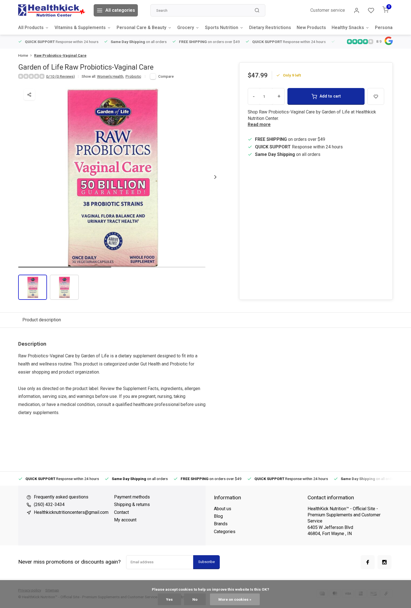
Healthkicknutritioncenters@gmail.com (71, 512)
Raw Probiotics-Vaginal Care (60, 55)
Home (23, 55)
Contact (121, 512)
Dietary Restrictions (270, 27)
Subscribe (206, 562)
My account (125, 519)
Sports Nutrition (221, 27)
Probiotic (133, 76)
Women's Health (110, 76)
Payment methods (132, 497)
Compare (166, 76)
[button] (215, 177)
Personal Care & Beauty (141, 27)
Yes (169, 599)
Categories (224, 531)
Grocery (185, 27)
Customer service (327, 10)
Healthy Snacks (348, 27)
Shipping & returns (132, 504)
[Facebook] (368, 562)
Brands (221, 523)
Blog (218, 516)
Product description (41, 319)
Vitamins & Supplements (80, 27)
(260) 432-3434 (49, 504)
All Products (31, 27)
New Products (311, 27)
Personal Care (390, 27)
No (194, 599)
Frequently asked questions (61, 497)
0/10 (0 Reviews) (60, 76)
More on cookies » (234, 599)
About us (222, 508)
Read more (259, 124)
